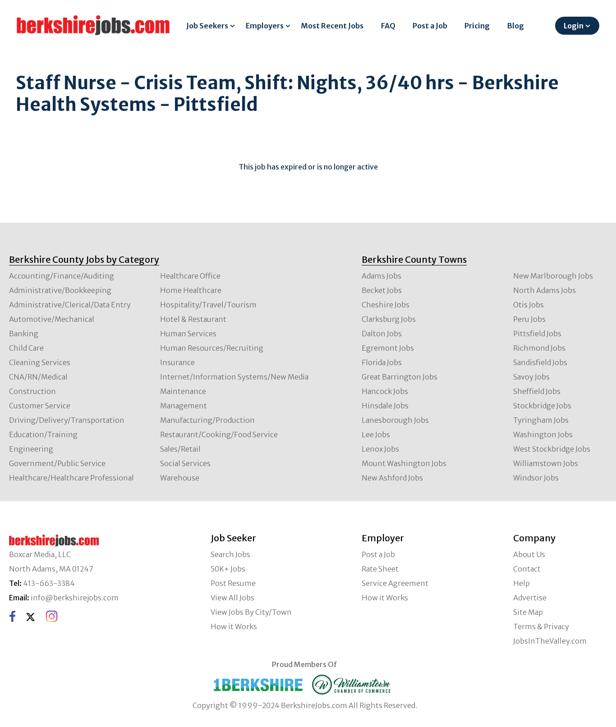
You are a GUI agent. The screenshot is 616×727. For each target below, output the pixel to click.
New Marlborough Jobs (553, 275)
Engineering (31, 448)
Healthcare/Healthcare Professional (71, 477)
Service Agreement (395, 583)
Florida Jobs (382, 362)
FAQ (388, 25)
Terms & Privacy (541, 626)
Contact (527, 568)
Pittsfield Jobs (537, 333)
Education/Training (43, 434)
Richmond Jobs (539, 347)
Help (521, 583)
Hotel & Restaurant (193, 319)
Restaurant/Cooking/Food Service (219, 434)
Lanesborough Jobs (395, 420)
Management (183, 405)
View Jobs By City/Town (251, 612)
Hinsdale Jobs (385, 405)
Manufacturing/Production (207, 420)
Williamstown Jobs (545, 463)
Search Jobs (230, 554)
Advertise (530, 597)
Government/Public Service (57, 463)
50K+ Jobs (228, 568)
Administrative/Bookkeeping (60, 290)
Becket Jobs (382, 290)
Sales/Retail (180, 448)
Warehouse (179, 477)
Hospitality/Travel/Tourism (208, 304)
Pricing (477, 25)
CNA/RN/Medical (38, 376)
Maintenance (183, 391)
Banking (23, 333)
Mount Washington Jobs (404, 463)
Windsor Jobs (536, 477)
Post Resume (233, 583)
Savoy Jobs (531, 376)
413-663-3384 (49, 583)
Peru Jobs (529, 319)
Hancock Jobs (385, 391)
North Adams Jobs (544, 290)
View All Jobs (232, 597)
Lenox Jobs (380, 448)
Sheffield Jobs (537, 391)
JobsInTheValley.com (550, 640)
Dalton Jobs (382, 333)
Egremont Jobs (388, 347)
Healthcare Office (190, 275)
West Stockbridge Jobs (551, 448)
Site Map (528, 612)
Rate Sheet (380, 568)
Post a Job (430, 25)
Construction (32, 391)
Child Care (26, 347)
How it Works (234, 626)
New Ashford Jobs (392, 477)
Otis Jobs (528, 304)
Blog (515, 25)
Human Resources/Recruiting (211, 347)
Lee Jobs (376, 434)
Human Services (188, 333)
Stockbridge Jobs (542, 405)
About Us (529, 554)
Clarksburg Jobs (389, 319)
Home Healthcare (190, 290)
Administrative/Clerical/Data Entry (70, 304)
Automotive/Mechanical (51, 319)
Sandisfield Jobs (540, 362)
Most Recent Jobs (332, 25)
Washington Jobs (543, 434)
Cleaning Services (39, 362)
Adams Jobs (381, 275)
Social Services (185, 463)
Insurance (177, 362)
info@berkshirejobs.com (75, 597)
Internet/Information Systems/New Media (234, 376)
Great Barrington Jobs (399, 376)
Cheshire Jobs (385, 304)
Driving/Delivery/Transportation (66, 420)
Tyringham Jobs (541, 420)
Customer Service (39, 405)
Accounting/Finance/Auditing (61, 275)
